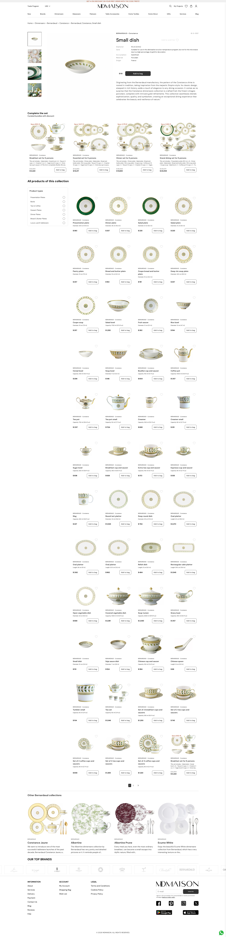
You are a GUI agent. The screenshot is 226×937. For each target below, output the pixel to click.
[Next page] (138, 785)
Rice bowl (175, 322)
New (29, 14)
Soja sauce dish (112, 661)
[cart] (191, 6)
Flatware (93, 14)
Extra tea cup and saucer (149, 468)
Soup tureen (143, 613)
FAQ (29, 914)
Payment (31, 898)
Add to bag (138, 73)
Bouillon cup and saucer (148, 371)
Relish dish (142, 564)
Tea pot (76, 419)
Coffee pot (175, 371)
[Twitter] (196, 903)
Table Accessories (112, 14)
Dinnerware (59, 14)
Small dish (77, 661)
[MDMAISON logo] (177, 884)
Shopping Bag (65, 890)
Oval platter (176, 516)
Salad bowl (110, 322)
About (30, 886)
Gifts (169, 14)
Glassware (77, 14)
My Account (64, 886)
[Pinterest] (171, 903)
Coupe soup (78, 322)
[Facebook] (158, 903)
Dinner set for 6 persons (126, 158)
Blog (197, 14)
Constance (64, 23)
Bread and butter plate (115, 271)
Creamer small (177, 419)
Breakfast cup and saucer (116, 468)
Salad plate (143, 223)
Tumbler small (79, 710)
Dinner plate (110, 223)
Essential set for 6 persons (84, 158)
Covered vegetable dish (115, 613)
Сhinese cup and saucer (148, 661)
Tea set (108, 710)
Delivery (31, 894)
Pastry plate (78, 271)
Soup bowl (109, 371)
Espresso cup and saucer (181, 468)
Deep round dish (145, 516)
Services (183, 14)
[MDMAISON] (113, 6)
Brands (42, 14)
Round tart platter (113, 516)
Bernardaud (52, 23)
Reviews (31, 910)
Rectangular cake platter (181, 564)
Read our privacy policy (168, 897)
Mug (75, 516)
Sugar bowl (77, 468)
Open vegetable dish (82, 613)
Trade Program (33, 6)
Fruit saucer (143, 322)
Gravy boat (175, 613)
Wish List (63, 894)
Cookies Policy (97, 890)
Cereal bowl (78, 371)
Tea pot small (111, 419)
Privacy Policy (97, 894)
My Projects (178, 6)
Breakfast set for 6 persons (41, 158)
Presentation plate (81, 223)
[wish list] (186, 6)
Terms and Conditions (100, 886)
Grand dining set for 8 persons (173, 158)
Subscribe (191, 891)
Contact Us (32, 902)
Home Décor (153, 14)
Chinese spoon (177, 661)
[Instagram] (183, 903)
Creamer (142, 419)
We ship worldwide (113, 1)
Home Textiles (133, 14)
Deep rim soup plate (179, 271)
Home (30, 23)
